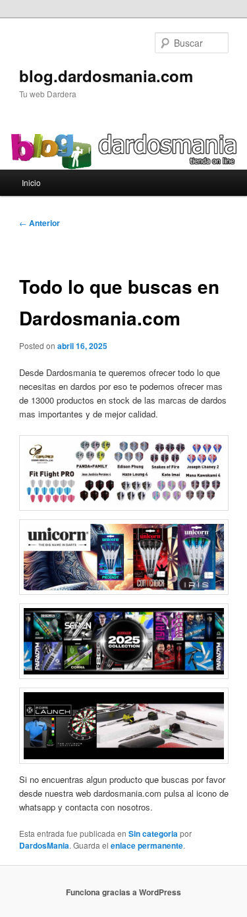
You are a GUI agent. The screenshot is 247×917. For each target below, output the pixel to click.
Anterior (39, 223)
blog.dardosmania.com (106, 75)
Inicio (31, 182)
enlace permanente (147, 845)
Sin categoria (153, 833)
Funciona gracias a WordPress (123, 892)
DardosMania (44, 845)
